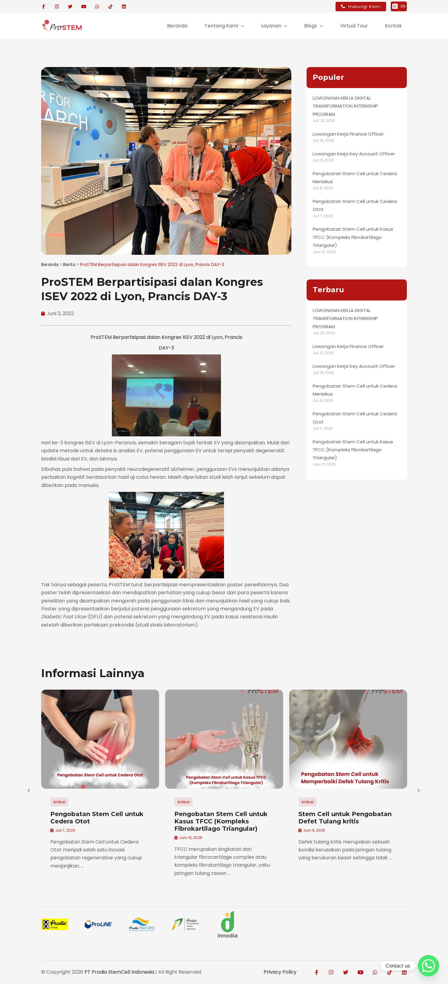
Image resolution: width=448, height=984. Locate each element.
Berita (69, 265)
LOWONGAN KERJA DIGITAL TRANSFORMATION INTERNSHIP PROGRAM (345, 106)
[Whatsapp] (428, 965)
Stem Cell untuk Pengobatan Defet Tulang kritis (345, 817)
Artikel (59, 802)
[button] (241, 26)
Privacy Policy (280, 971)
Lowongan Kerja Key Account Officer (354, 154)
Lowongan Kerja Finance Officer (348, 134)
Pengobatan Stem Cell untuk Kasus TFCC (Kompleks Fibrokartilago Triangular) (353, 237)
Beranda (50, 265)
